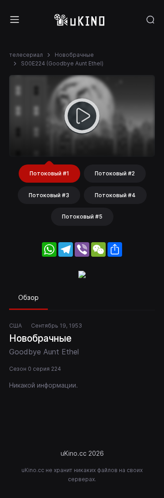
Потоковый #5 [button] (82, 216)
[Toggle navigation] (14, 19)
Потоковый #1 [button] (49, 173)
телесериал (26, 54)
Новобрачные (74, 54)
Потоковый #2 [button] (115, 173)
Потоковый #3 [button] (49, 195)
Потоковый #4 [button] (115, 195)
